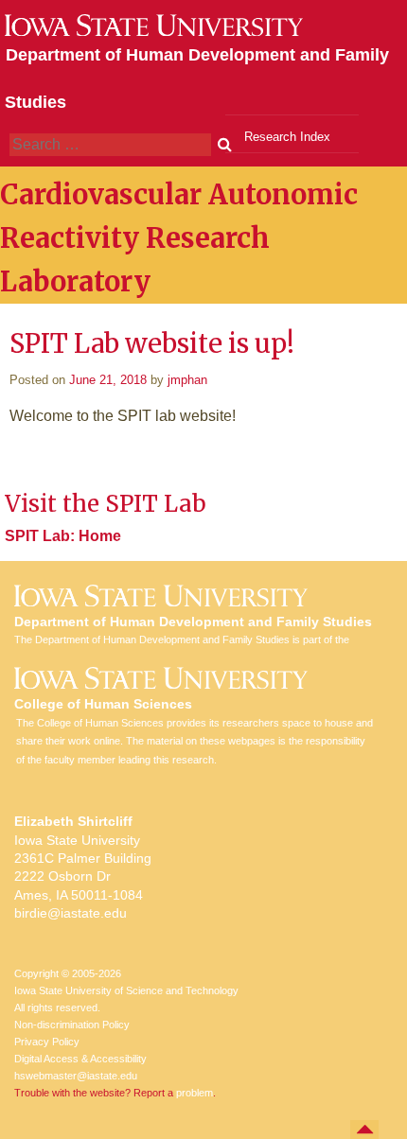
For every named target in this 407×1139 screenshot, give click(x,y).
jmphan (187, 380)
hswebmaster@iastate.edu (75, 1075)
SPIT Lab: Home (63, 536)
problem (194, 1092)
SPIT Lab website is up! (151, 343)
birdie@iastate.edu (70, 912)
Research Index (287, 137)
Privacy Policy (47, 1041)
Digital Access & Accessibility (80, 1058)
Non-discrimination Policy (72, 1024)
